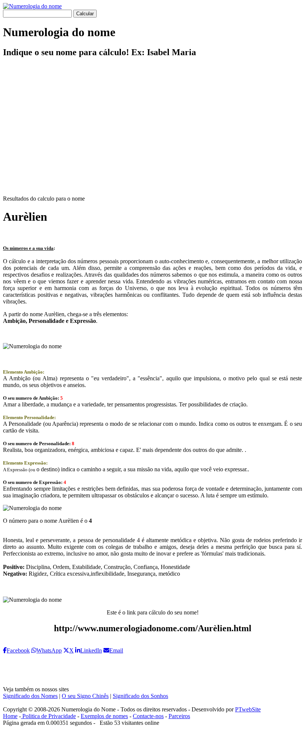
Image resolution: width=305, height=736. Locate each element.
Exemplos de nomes (104, 716)
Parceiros (179, 716)
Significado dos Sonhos (140, 696)
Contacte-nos (148, 716)
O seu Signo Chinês (85, 696)
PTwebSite (248, 709)
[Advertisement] (152, 133)
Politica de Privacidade (48, 716)
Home (10, 716)
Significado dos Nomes (30, 696)
